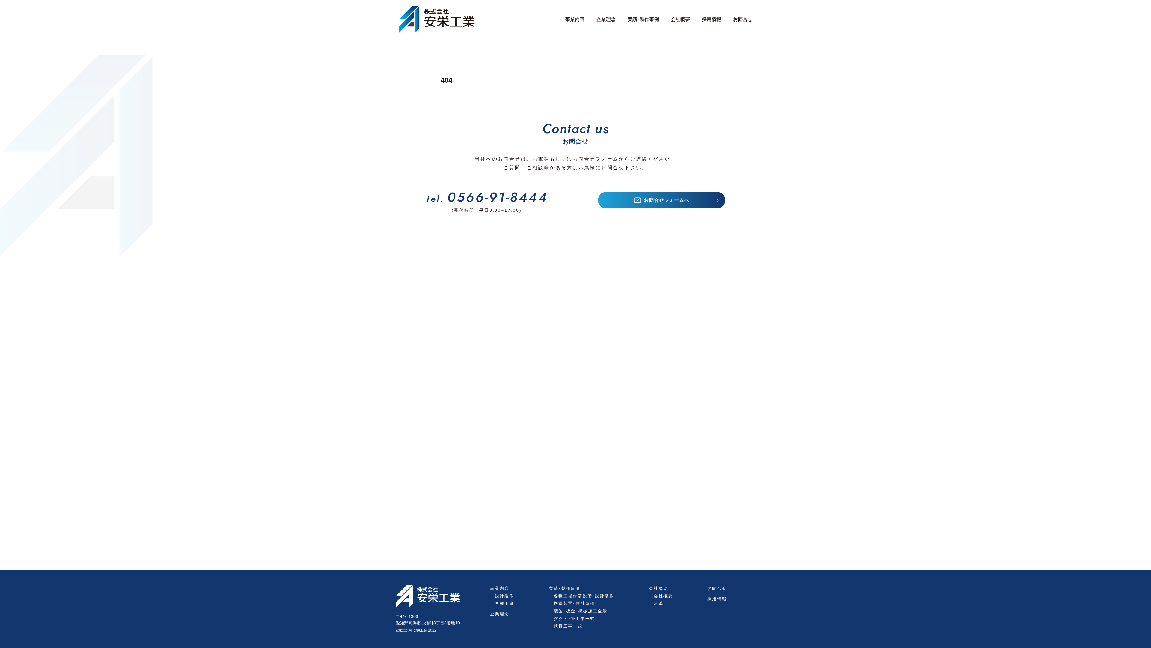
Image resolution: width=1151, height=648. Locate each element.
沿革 (658, 603)
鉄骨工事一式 (568, 626)
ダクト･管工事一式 (574, 618)
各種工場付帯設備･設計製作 (584, 595)
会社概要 (663, 595)
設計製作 (504, 595)
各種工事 (504, 603)
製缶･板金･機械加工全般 (580, 610)
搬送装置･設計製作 (574, 603)
